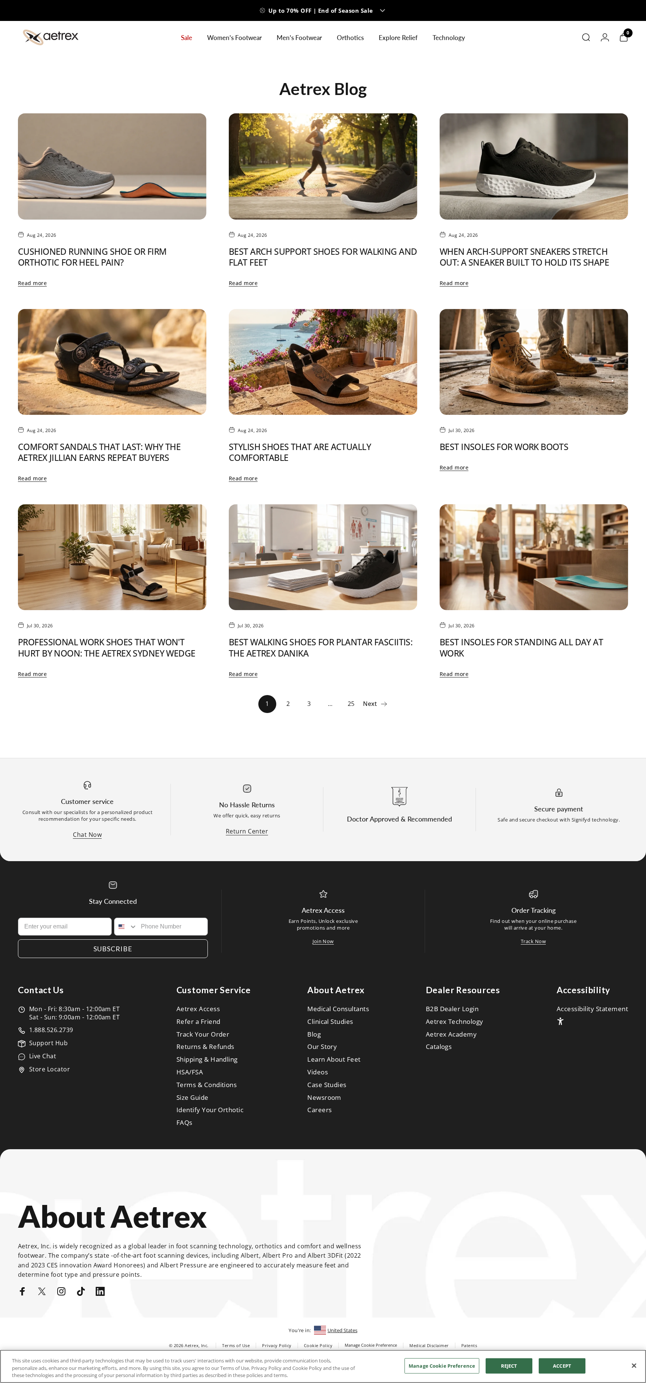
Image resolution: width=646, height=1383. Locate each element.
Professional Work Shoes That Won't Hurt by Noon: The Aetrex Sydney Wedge (107, 647)
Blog (314, 1034)
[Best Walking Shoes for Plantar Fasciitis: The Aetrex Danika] (323, 557)
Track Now (533, 941)
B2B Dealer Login (452, 1009)
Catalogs (439, 1047)
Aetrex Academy (451, 1034)
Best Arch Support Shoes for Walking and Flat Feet (323, 256)
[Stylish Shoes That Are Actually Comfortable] (323, 362)
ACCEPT (562, 1365)
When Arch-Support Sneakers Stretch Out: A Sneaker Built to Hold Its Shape (524, 256)
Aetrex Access (198, 1009)
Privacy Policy (277, 1345)
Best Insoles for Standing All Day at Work (521, 647)
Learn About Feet (334, 1059)
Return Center (247, 831)
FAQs (184, 1123)
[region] (323, 1366)
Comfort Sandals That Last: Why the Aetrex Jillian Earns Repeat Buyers (99, 452)
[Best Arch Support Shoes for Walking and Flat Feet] (323, 166)
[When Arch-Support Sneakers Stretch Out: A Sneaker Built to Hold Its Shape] (534, 166)
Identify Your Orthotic (210, 1110)
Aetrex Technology (454, 1022)
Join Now (323, 941)
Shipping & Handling (207, 1059)
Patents (469, 1345)
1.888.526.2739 (51, 1030)
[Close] (634, 1365)
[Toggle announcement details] (382, 10)
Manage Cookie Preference (371, 1345)
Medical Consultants (338, 1009)
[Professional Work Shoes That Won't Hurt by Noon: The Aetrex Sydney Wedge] (112, 557)
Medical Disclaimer (429, 1345)
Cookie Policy (318, 1345)
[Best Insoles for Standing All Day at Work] (534, 557)
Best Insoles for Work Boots (504, 447)
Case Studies (327, 1085)
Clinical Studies (330, 1022)
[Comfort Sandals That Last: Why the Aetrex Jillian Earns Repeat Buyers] (112, 362)
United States (342, 1330)
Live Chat (42, 1056)
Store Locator (49, 1069)
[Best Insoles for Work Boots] (534, 362)
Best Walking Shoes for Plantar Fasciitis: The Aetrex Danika (320, 647)
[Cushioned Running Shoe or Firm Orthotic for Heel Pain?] (112, 166)
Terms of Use (236, 1345)
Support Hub (48, 1043)
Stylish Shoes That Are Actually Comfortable (300, 452)
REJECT (509, 1365)
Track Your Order (203, 1034)
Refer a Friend (198, 1022)
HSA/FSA (189, 1072)
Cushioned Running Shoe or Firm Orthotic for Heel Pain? (92, 256)
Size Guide (192, 1097)
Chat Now (87, 834)
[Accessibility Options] (560, 1021)
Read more (32, 283)
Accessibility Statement (592, 1009)
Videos (317, 1072)
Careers (319, 1110)
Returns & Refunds (205, 1047)
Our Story (322, 1047)
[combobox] (126, 926)
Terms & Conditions (206, 1085)
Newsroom (324, 1097)
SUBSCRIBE (112, 949)
